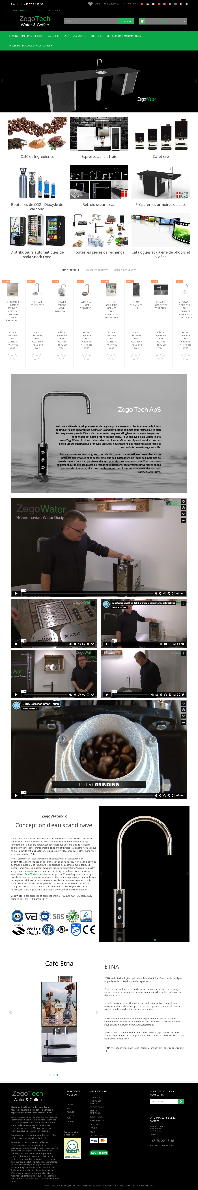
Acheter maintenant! (37, 142)
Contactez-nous (20, 10)
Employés (37, 10)
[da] (142, 3)
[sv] (186, 3)
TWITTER (70, 1104)
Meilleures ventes (125, 270)
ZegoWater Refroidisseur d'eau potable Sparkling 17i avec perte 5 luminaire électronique (111, 314)
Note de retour (96, 1117)
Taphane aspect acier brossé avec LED (186, 308)
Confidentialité (96, 1097)
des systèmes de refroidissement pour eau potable (34, 1163)
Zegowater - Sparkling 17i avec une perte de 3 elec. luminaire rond (62, 311)
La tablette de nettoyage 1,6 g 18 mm (136, 308)
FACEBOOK (71, 1101)
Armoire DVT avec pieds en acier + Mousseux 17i (86, 309)
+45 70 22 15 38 (162, 1140)
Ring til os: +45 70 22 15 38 (27, 4)
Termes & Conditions (95, 1112)
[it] (170, 3)
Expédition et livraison (95, 1102)
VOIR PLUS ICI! (160, 190)
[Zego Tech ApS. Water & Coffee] (35, 21)
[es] (159, 3)
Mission (93, 1132)
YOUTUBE (70, 1112)
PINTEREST (71, 1122)
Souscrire (181, 1101)
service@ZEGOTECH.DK (164, 1145)
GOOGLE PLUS (70, 1117)
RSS (68, 1108)
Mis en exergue (70, 270)
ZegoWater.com (33, 874)
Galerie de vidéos (55, 10)
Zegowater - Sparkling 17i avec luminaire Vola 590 (37, 308)
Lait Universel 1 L (12, 305)
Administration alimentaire (71, 1133)
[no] (181, 3)
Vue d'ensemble (96, 1124)
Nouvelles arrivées (96, 270)
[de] (148, 3)
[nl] (175, 3)
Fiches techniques (97, 1121)
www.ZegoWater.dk (37, 1138)
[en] (153, 3)
